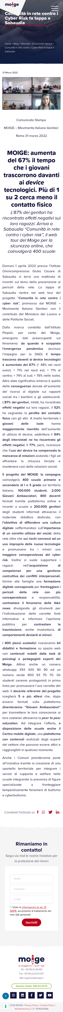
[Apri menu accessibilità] (5, 996)
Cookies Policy (47, 1005)
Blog (16, 44)
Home (8, 44)
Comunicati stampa (42, 44)
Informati (25, 44)
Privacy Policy (31, 1005)
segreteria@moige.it (33, 978)
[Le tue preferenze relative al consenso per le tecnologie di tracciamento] (6, 1006)
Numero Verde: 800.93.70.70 (31, 986)
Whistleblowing (22, 1009)
